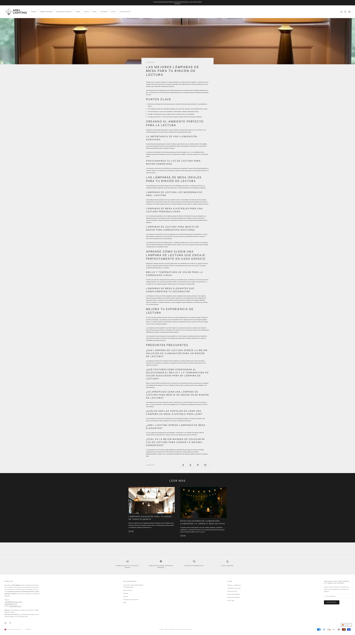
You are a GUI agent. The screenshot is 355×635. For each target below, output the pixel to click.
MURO (78, 11)
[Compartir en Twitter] (190, 465)
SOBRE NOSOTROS (46, 11)
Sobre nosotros (127, 590)
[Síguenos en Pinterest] (10, 623)
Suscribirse (332, 602)
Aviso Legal (230, 600)
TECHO (86, 11)
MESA (95, 11)
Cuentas (125, 596)
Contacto (125, 593)
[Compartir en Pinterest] (198, 465)
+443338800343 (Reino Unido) (13, 602)
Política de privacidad (233, 594)
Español (29, 629)
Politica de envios (232, 591)
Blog (124, 602)
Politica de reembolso (233, 597)
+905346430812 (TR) (10, 604)
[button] (346, 625)
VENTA (113, 11)
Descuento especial (64, 11)
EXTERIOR (103, 11)
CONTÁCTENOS (125, 11)
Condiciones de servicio (234, 588)
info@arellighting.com (15, 606)
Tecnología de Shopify (183, 629)
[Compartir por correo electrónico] (205, 465)
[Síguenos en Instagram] (5, 623)
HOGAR (33, 11)
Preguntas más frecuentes (130, 599)
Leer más (131, 531)
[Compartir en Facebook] (183, 465)
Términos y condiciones (234, 585)
